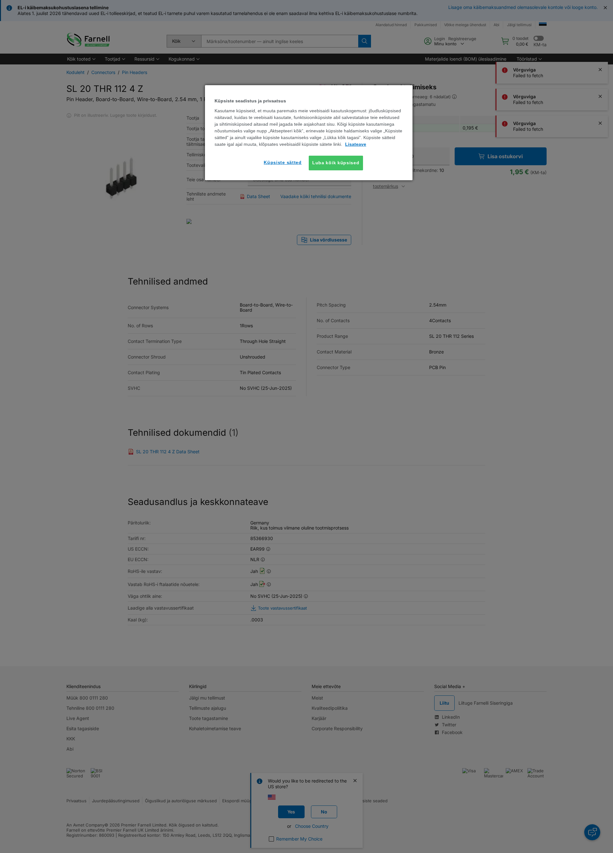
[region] (308, 132)
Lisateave (355, 144)
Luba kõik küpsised (335, 162)
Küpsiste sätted (283, 162)
